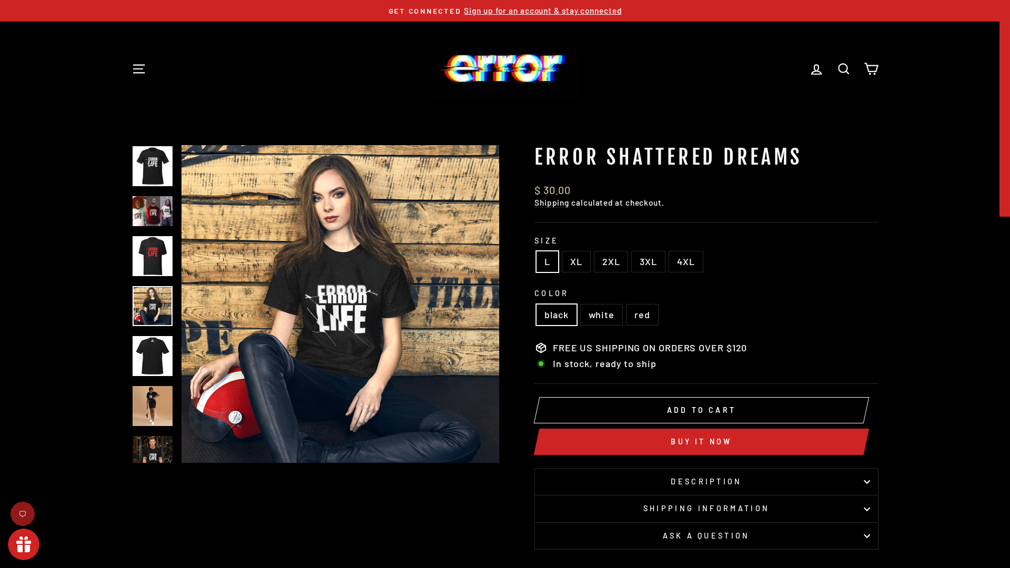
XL (576, 261)
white (602, 314)
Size (546, 240)
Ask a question (706, 535)
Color (551, 293)
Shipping (551, 202)
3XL (648, 261)
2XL (611, 261)
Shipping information (706, 508)
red (642, 314)
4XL (686, 261)
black (556, 314)
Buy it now (701, 441)
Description (706, 481)
